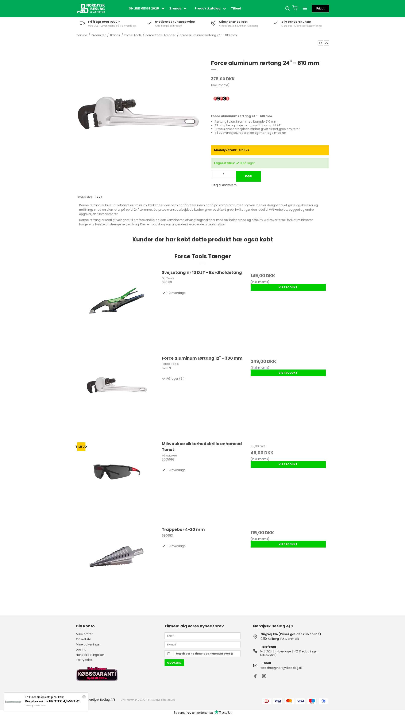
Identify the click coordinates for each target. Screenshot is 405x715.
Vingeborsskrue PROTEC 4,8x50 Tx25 (52, 701)
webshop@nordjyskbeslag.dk (281, 668)
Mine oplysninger (88, 644)
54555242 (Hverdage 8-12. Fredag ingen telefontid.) (289, 653)
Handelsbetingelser (90, 655)
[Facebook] (255, 677)
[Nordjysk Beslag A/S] (90, 8)
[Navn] (202, 635)
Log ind (81, 649)
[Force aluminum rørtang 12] (117, 396)
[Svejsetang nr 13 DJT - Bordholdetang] (117, 310)
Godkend (174, 662)
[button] (320, 43)
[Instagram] (264, 677)
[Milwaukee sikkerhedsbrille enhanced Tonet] (117, 481)
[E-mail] (202, 644)
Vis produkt (288, 287)
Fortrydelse (84, 660)
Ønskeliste (83, 639)
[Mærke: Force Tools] (221, 99)
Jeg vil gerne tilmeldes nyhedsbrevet (203, 653)
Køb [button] (248, 176)
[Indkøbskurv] (294, 8)
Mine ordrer (84, 634)
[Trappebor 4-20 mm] (117, 567)
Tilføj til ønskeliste (224, 185)
